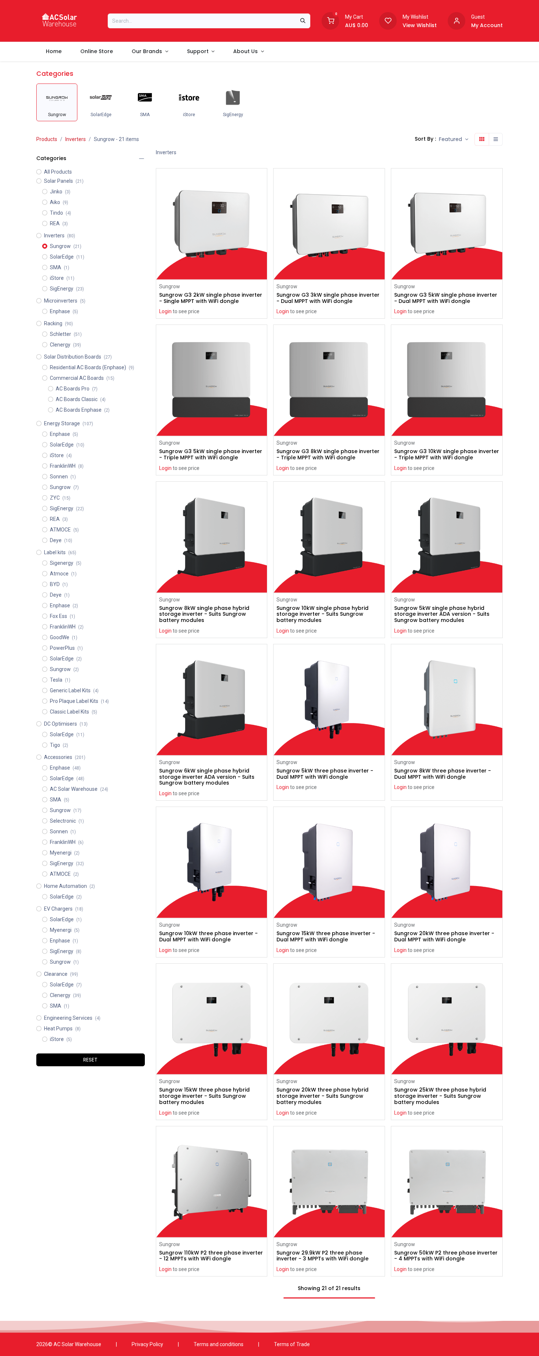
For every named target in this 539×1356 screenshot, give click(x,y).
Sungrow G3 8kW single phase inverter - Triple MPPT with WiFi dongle (328, 454)
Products (46, 139)
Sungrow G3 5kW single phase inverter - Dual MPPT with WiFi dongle (445, 298)
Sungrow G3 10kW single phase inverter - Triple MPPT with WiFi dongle (446, 454)
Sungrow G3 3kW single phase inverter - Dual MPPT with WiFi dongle (328, 298)
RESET (90, 1059)
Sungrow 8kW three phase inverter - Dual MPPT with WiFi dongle (442, 774)
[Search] (303, 21)
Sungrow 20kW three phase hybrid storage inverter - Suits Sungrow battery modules (322, 1096)
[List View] (496, 139)
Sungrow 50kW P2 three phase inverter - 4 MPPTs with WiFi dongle (446, 1256)
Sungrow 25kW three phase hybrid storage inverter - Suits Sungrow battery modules (440, 1096)
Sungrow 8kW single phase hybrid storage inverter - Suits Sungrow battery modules (204, 614)
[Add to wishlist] (262, 197)
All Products (58, 172)
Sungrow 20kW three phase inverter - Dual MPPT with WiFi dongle (444, 936)
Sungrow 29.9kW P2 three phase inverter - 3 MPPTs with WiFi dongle (322, 1256)
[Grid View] (481, 139)
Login (165, 311)
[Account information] (456, 20)
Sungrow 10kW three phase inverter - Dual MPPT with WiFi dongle (208, 936)
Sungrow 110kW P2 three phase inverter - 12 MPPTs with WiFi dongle (211, 1256)
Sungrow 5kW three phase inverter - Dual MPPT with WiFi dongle (324, 774)
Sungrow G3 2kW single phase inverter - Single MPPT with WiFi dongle (210, 298)
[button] (454, 139)
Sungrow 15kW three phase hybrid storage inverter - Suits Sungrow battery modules (204, 1096)
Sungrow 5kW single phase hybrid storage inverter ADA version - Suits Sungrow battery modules (441, 614)
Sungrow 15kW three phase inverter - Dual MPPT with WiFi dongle (325, 936)
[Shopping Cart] (330, 20)
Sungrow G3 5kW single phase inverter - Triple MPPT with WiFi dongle (210, 454)
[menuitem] (53, 51)
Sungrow (169, 286)
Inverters (75, 139)
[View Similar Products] (262, 213)
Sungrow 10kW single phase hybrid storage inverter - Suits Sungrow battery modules (322, 614)
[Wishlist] (388, 20)
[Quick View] (262, 180)
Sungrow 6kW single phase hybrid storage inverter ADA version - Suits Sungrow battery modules (206, 777)
